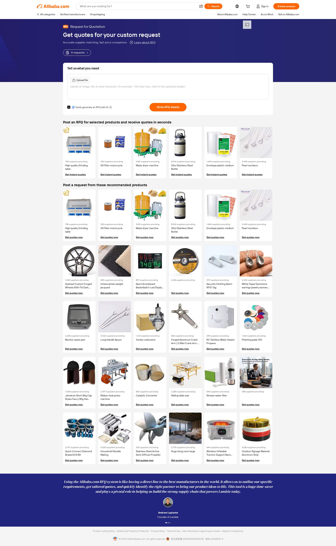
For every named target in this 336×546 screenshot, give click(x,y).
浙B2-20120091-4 (214, 539)
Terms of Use (174, 531)
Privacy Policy (158, 531)
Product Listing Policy (104, 531)
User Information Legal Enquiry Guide (201, 531)
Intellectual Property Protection (133, 531)
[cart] (248, 6)
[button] (201, 6)
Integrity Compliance (232, 531)
